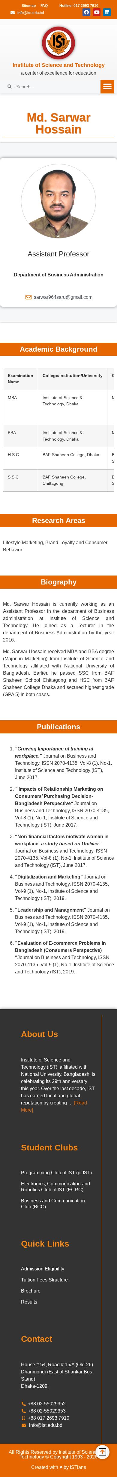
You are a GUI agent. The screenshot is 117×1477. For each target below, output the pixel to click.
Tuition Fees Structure (44, 1279)
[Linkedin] (107, 12)
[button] (107, 86)
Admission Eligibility (42, 1268)
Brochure (30, 1290)
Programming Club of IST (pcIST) (56, 1172)
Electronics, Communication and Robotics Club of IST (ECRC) (55, 1186)
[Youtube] (97, 12)
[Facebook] (86, 12)
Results (29, 1301)
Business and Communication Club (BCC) (53, 1203)
